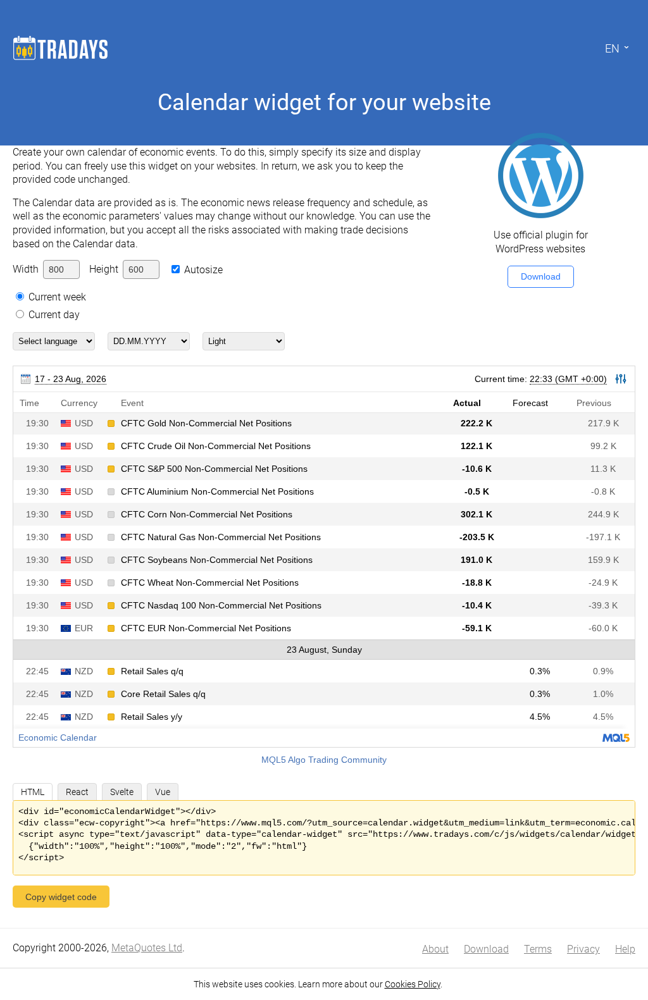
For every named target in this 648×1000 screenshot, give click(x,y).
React (77, 792)
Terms (538, 949)
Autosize (203, 270)
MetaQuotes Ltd (146, 948)
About (435, 949)
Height (103, 269)
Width (26, 269)
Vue (162, 792)
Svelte (122, 792)
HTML (32, 792)
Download (541, 276)
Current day (54, 315)
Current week (57, 297)
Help (625, 949)
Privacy (583, 949)
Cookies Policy (412, 984)
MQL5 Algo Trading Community (324, 760)
